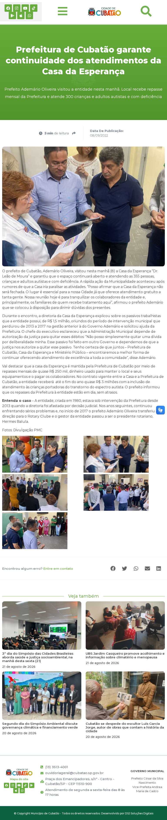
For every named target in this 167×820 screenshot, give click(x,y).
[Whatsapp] (29, 15)
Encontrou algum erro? (37, 568)
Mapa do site (19, 779)
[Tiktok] (33, 8)
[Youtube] (25, 8)
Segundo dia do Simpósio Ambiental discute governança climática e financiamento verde (40, 725)
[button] (113, 568)
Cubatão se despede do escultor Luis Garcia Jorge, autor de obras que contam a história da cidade (125, 727)
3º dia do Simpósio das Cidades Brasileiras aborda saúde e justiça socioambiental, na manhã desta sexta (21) (37, 657)
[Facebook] (8, 8)
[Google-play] (12, 15)
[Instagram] (16, 8)
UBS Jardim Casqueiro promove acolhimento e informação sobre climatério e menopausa (125, 655)
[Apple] (21, 15)
